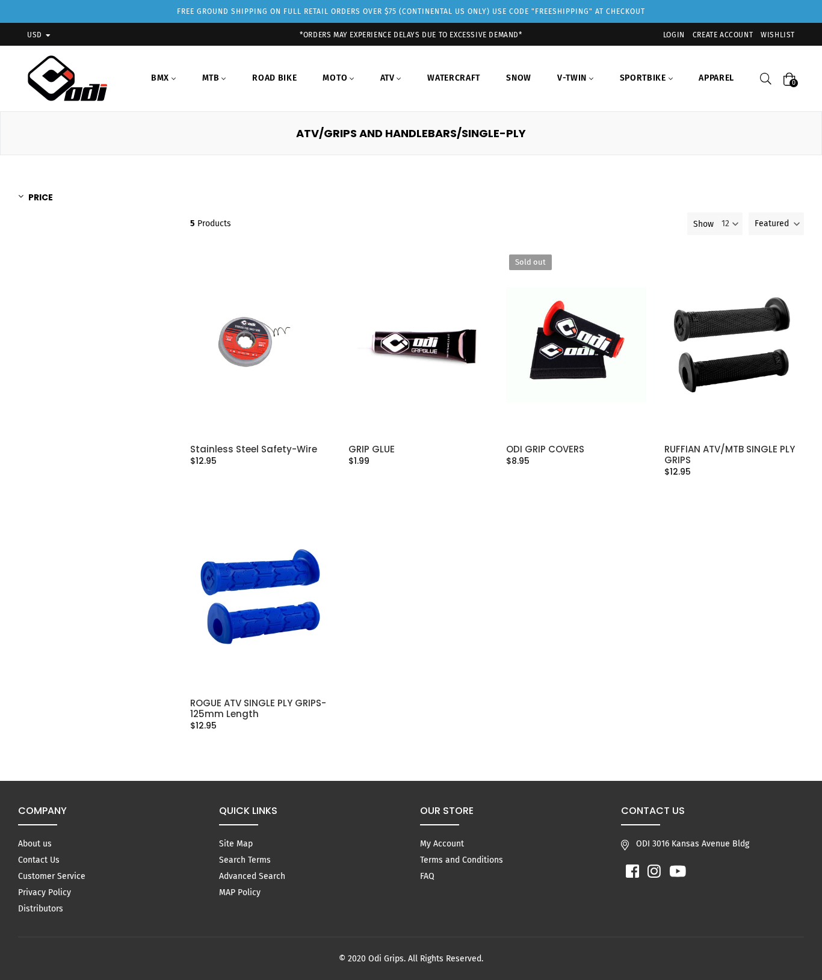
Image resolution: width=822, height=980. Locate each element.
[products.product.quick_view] (316, 280)
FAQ (427, 876)
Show (703, 224)
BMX (161, 78)
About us (35, 844)
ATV (388, 78)
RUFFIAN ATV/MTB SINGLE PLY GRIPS (729, 455)
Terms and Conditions (461, 860)
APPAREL (716, 78)
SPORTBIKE (644, 78)
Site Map (236, 844)
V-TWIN (573, 78)
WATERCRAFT (453, 78)
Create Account (723, 35)
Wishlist (778, 35)
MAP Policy (240, 892)
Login (674, 35)
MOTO (336, 78)
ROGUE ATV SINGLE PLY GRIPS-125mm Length (258, 709)
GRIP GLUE (371, 449)
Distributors (40, 909)
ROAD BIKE (274, 78)
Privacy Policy (44, 892)
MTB (212, 78)
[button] (776, 223)
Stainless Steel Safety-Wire (253, 449)
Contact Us (39, 860)
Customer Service (51, 876)
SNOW (518, 78)
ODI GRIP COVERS (545, 449)
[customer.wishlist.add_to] (316, 304)
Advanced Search (252, 876)
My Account (442, 844)
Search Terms (245, 860)
